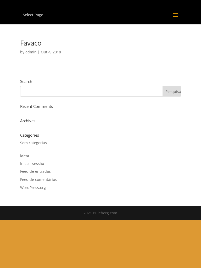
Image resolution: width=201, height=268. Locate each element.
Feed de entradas (35, 171)
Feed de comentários (38, 179)
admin (31, 51)
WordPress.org (33, 187)
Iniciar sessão (32, 163)
